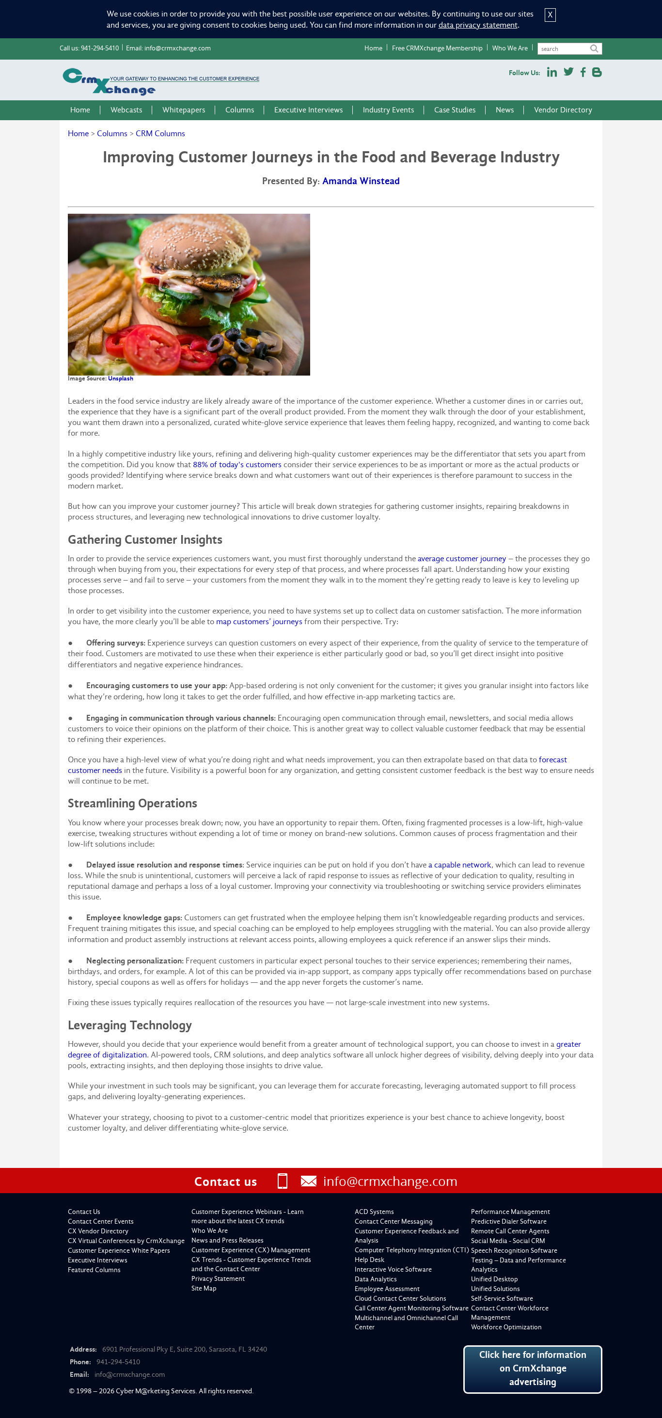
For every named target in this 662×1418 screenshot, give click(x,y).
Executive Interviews (308, 110)
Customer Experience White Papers (119, 1250)
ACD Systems (374, 1212)
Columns (239, 110)
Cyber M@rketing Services (155, 1390)
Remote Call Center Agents (510, 1231)
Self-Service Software (502, 1298)
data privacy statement (478, 25)
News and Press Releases (227, 1240)
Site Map (204, 1288)
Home (373, 48)
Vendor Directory (563, 110)
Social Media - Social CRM (508, 1241)
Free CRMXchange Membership (437, 48)
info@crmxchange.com (177, 48)
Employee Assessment (387, 1289)
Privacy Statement (218, 1279)
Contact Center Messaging (394, 1221)
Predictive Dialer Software (509, 1221)
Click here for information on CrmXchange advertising (532, 1368)
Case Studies (454, 110)
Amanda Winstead (361, 181)
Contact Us (84, 1212)
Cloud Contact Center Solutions (400, 1298)
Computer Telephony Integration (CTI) (412, 1250)
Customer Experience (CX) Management (250, 1250)
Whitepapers (183, 110)
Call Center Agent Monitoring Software (412, 1308)
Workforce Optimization (506, 1327)
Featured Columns (94, 1270)
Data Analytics (376, 1279)
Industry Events (388, 110)
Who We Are (510, 48)
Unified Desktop (494, 1279)
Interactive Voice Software (393, 1269)
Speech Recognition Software (514, 1250)
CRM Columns (160, 133)
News (505, 110)
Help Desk (369, 1260)
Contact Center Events (101, 1221)
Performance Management (510, 1212)
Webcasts (126, 110)
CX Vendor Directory (98, 1231)
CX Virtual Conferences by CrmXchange (126, 1241)
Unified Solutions (495, 1289)
